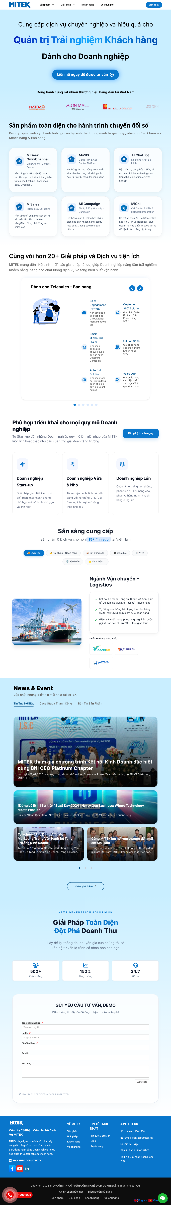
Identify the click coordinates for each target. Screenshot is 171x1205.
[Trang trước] (132, 288)
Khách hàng (73, 1141)
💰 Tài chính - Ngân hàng (63, 552)
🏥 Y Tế (140, 552)
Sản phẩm (72, 1131)
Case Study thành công (56, 703)
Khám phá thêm (84, 886)
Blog (93, 1140)
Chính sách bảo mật (71, 1191)
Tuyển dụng (97, 1146)
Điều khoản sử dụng (100, 1191)
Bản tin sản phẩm (90, 703)
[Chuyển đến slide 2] (85, 868)
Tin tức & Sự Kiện (100, 1135)
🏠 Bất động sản (95, 552)
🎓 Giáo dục (120, 552)
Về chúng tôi (74, 1146)
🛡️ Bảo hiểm (72, 561)
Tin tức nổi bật (24, 703)
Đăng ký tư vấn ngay (140, 433)
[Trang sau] (140, 288)
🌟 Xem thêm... (97, 561)
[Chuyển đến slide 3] (92, 868)
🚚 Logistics (34, 552)
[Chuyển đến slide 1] (79, 868)
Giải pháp (72, 1136)
